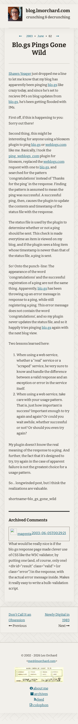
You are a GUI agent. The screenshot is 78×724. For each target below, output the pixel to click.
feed (40, 699)
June (40, 36)
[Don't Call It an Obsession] (20, 36)
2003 (29, 36)
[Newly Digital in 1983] (57, 36)
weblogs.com (55, 145)
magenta (24, 534)
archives (41, 694)
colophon (40, 705)
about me (40, 688)
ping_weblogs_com (24, 156)
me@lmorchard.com (42, 661)
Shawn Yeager (20, 74)
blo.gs (52, 85)
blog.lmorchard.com (48, 10)
